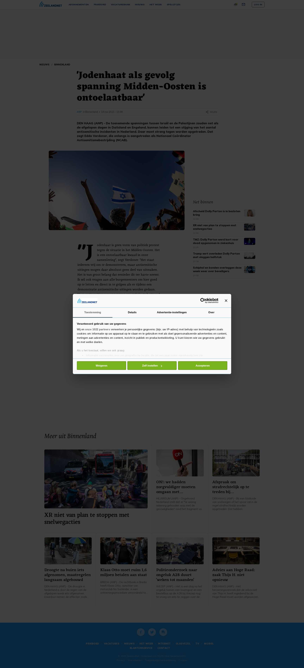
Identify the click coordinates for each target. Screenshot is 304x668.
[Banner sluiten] (226, 300)
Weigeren (101, 365)
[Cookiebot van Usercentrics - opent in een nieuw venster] (203, 300)
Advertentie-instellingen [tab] (172, 312)
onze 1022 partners (97, 329)
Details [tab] (132, 312)
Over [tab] (211, 312)
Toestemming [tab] (92, 312)
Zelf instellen (150, 365)
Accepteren (203, 365)
